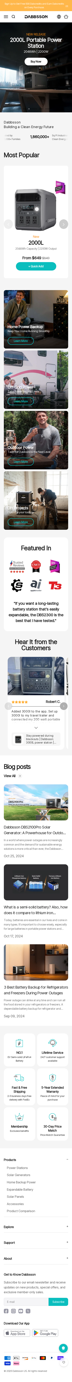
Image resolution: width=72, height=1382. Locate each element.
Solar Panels (15, 1197)
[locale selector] (59, 17)
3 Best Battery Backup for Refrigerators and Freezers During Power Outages (36, 990)
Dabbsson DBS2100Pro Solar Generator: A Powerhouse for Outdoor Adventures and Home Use (35, 830)
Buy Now (36, 61)
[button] (63, 224)
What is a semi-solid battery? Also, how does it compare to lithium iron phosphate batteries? (36, 910)
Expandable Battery (20, 1189)
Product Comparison (21, 1211)
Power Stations (17, 1168)
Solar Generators (18, 1175)
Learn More (21, 340)
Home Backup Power (21, 1182)
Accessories (15, 1204)
